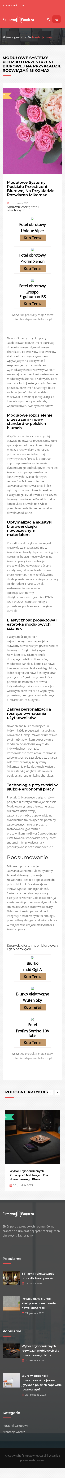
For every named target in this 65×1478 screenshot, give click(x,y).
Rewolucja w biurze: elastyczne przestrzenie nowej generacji (39, 1303)
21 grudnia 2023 (34, 1313)
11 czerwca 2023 (19, 203)
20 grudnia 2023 (22, 1185)
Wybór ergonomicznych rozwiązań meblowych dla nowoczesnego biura (29, 1175)
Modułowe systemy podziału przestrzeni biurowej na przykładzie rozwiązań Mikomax (31, 188)
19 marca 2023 (33, 1283)
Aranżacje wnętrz (14, 1432)
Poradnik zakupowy (15, 1426)
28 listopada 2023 (35, 1394)
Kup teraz (32, 237)
